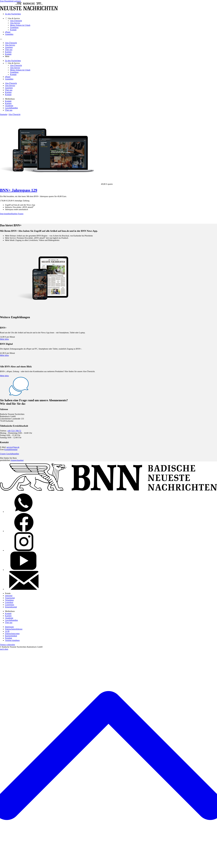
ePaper (7, 32)
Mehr (7, 56)
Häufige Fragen (17, 214)
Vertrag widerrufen (7, 645)
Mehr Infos (4, 339)
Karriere (8, 52)
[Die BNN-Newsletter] (24, 589)
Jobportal (8, 596)
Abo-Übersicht (16, 21)
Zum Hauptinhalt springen (10, 1)
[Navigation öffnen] (1, 39)
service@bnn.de (13, 447)
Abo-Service (15, 23)
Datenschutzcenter (12, 633)
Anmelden (9, 34)
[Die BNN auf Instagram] (24, 550)
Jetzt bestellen (5, 214)
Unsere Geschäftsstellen (9, 454)
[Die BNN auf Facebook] (24, 531)
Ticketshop (9, 600)
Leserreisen (9, 605)
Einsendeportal (11, 607)
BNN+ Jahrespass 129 (18, 190)
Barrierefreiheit (11, 636)
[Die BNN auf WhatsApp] (24, 512)
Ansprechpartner (17, 460)
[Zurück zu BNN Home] (29, 10)
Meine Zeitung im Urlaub (20, 25)
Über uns (8, 50)
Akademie (9, 106)
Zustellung (14, 27)
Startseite (3, 114)
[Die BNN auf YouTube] (24, 570)
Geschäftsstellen (11, 108)
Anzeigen (9, 47)
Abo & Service (14, 18)
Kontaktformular (10, 449)
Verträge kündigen (12, 640)
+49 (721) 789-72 (14, 431)
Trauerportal (10, 598)
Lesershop (9, 602)
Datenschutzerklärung (13, 629)
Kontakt (13, 30)
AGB (7, 631)
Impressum (9, 627)
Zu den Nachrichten (13, 14)
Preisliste (8, 638)
